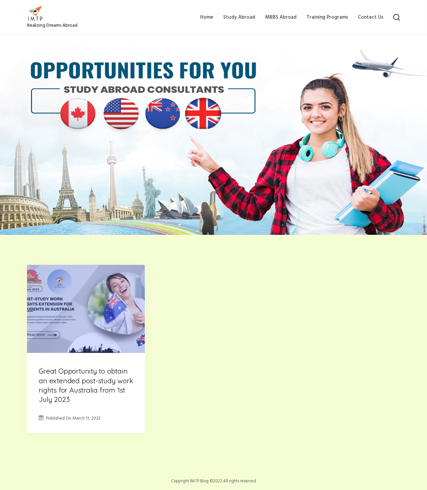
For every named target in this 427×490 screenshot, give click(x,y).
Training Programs (327, 17)
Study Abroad (239, 17)
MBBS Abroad (281, 17)
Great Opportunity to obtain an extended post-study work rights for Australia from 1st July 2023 (86, 385)
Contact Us (370, 17)
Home (206, 17)
